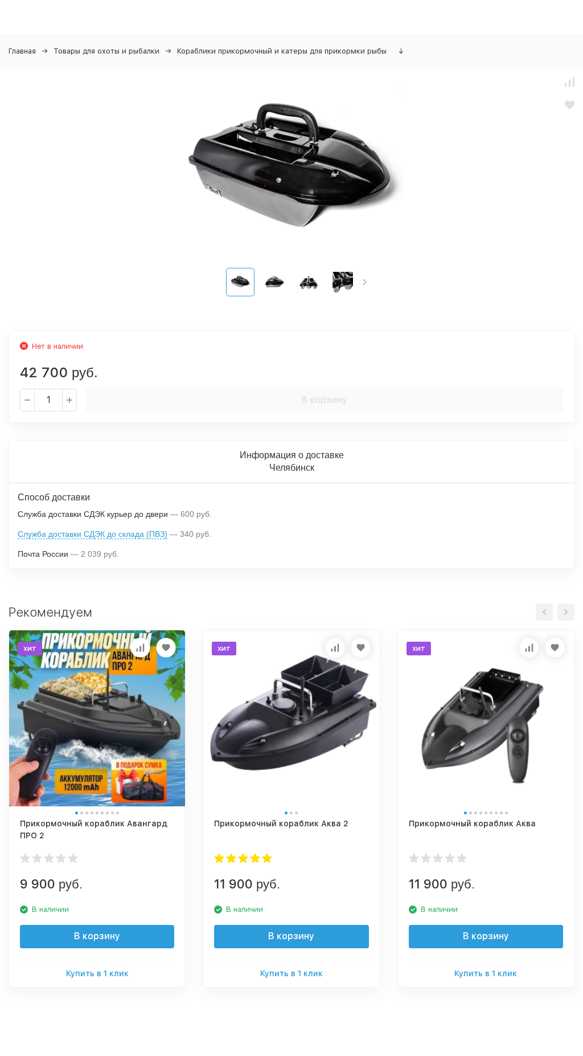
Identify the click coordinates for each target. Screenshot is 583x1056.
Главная (22, 51)
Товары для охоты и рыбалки (106, 51)
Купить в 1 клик (97, 973)
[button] (364, 282)
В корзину (324, 399)
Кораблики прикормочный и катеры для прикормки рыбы (282, 51)
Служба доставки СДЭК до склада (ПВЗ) (92, 534)
